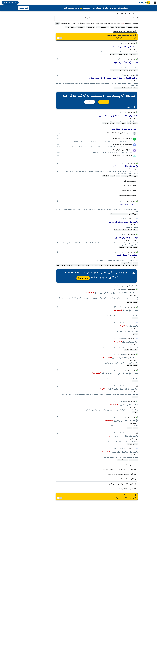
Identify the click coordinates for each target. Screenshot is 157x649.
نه (89, 102)
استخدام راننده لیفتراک (126, 195)
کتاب (88, 23)
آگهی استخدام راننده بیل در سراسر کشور (120, 474)
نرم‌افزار (74, 23)
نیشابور (119, 13)
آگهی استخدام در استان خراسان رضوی (121, 484)
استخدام (136, 13)
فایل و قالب (81, 23)
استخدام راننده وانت (127, 190)
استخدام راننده (129, 186)
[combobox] (117, 18)
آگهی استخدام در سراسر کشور (124, 489)
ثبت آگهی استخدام (10, 3)
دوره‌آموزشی (108, 23)
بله (104, 102)
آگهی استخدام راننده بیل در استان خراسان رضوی (118, 469)
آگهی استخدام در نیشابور (125, 479)
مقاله (93, 23)
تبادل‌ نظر (117, 23)
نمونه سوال (99, 23)
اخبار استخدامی (66, 23)
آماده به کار (126, 23)
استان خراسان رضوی (127, 13)
